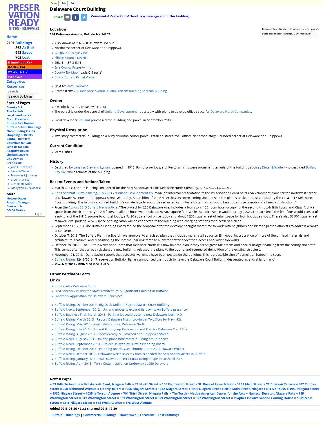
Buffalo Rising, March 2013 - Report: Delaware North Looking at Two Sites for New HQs (118, 319)
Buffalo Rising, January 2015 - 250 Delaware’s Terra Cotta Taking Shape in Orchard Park (118, 359)
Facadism (147, 415)
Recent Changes (18, 202)
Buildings (23, 42)
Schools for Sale (18, 147)
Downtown (128, 415)
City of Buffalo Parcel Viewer (75, 77)
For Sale (16, 77)
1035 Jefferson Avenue (103, 393)
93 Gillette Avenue (66, 384)
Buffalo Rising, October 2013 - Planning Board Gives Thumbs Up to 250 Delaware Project (119, 349)
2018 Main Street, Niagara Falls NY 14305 (255, 389)
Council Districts (18, 139)
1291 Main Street (250, 384)
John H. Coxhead (21, 167)
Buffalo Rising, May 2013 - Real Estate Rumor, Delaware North (99, 324)
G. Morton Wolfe (21, 184)
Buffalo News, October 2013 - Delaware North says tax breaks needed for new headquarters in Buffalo (129, 354)
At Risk (28, 47)
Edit (64, 3)
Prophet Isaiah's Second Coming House (263, 398)
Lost (26, 57)
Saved (27, 52)
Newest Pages (16, 198)
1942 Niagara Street (173, 389)
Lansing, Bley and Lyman (92, 167)
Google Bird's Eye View (70, 53)
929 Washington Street (175, 398)
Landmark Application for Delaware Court (85, 296)
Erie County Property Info (72, 67)
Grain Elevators (17, 119)
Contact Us (14, 206)
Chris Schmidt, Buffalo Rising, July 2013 (83, 193)
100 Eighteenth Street (178, 384)
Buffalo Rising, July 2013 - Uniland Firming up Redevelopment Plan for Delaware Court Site (120, 329)
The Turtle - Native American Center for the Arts (208, 393)
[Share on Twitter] (84, 17)
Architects (14, 163)
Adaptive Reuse (18, 151)
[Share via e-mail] (67, 17)
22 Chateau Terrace (280, 384)
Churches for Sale (19, 143)
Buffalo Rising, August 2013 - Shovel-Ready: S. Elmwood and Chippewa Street (111, 334)
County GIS (14, 107)
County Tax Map (66, 72)
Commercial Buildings (99, 415)
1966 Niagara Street (139, 389)
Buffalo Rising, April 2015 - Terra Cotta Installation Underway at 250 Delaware (111, 363)
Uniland (84, 120)
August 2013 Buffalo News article (93, 207)
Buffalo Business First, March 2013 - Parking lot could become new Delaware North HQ (118, 314)
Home (12, 36)
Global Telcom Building (124, 91)
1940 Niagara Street (304, 389)
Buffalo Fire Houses (20, 123)
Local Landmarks (19, 115)
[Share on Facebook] (75, 17)
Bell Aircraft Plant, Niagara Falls (107, 384)
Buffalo (56, 415)
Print (73, 3)
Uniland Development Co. (135, 193)
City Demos (15, 159)
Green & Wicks (20, 179)
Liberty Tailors (110, 389)
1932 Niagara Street (67, 393)
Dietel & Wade (20, 171)
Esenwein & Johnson (24, 175)
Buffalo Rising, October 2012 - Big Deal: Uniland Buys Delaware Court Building (111, 305)
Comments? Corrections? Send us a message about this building (140, 16)
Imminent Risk (21, 62)
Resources (15, 86)
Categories (16, 81)
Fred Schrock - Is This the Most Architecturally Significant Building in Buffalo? (111, 291)
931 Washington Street (137, 398)
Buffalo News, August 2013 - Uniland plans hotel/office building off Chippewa (111, 339)
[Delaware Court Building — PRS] (24, 17)
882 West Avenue (109, 402)
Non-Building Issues (21, 131)
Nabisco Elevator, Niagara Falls (272, 393)
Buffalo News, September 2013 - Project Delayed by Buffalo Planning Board (109, 344)
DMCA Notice (16, 210)
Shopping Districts (20, 135)
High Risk (19, 67)
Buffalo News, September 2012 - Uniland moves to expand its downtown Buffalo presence (120, 309)
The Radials (15, 111)
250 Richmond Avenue (79, 389)
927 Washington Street (213, 398)
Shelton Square (18, 155)
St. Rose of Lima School (216, 384)
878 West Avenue (138, 402)
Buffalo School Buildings (24, 127)
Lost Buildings (168, 415)
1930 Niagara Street (206, 389)
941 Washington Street (99, 398)
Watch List (20, 72)
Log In (38, 214)
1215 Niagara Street (77, 402)
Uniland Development (121, 111)
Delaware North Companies (230, 111)
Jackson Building (155, 91)
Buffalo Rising (64, 259)
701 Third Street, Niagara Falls (146, 393)
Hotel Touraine (78, 86)
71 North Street (146, 384)
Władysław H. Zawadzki (26, 188)
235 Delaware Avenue (90, 91)
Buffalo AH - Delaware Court (75, 286)
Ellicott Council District (71, 58)
